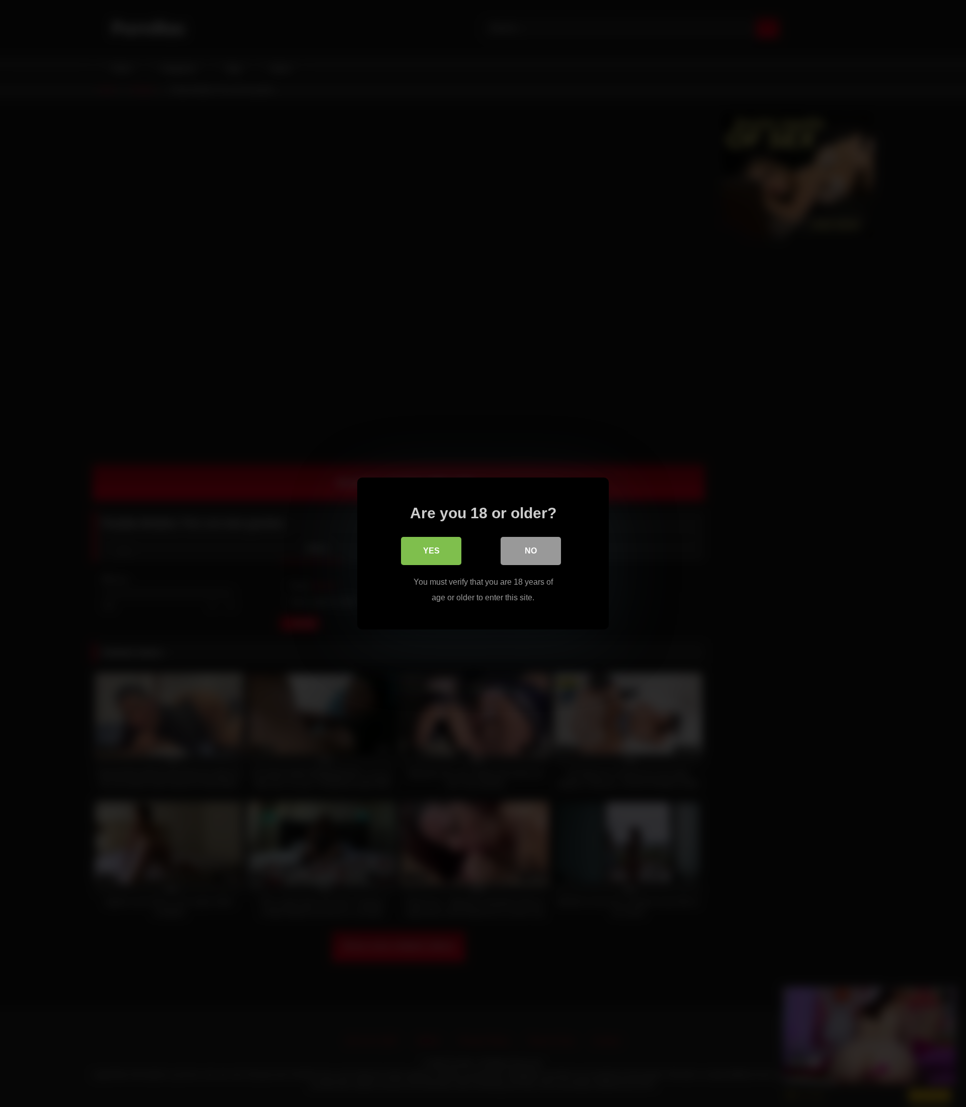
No (531, 550)
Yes (431, 550)
